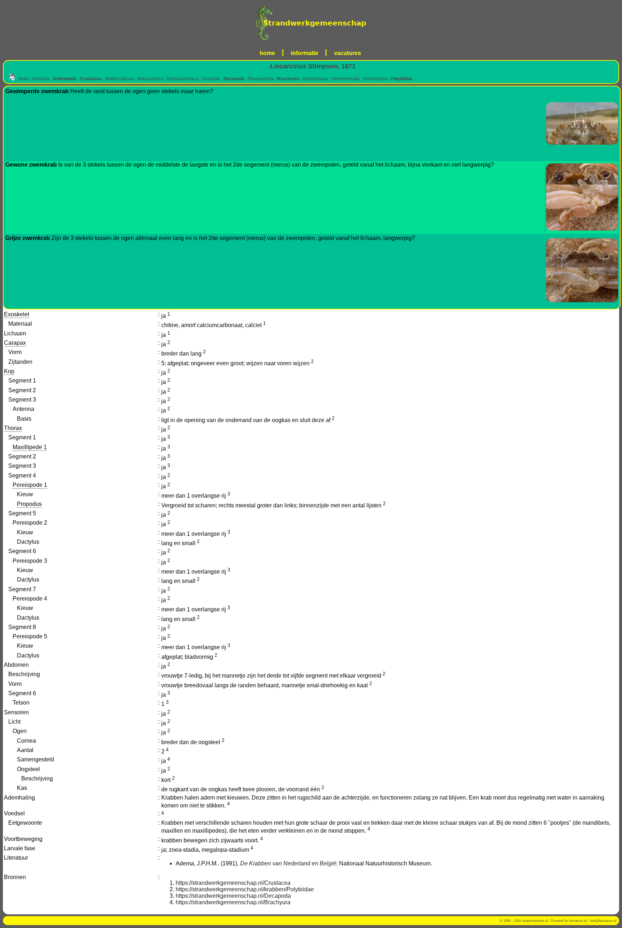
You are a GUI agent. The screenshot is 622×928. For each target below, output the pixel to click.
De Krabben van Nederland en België (288, 863)
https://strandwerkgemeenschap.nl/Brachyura (233, 902)
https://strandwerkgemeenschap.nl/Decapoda (233, 896)
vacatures (347, 53)
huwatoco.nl (578, 921)
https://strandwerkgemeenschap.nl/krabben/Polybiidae (245, 889)
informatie (304, 53)
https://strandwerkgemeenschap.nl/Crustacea (233, 883)
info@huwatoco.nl (603, 921)
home (267, 53)
